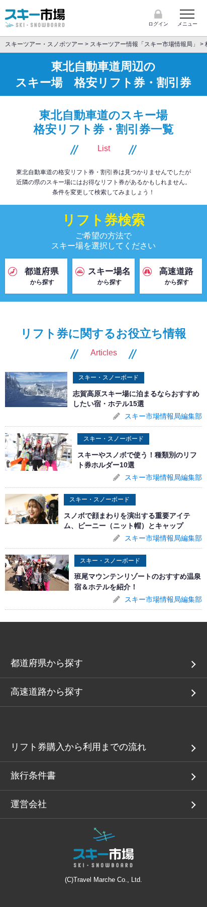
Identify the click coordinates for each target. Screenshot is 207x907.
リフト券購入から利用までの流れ (78, 747)
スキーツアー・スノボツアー (44, 44)
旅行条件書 (33, 775)
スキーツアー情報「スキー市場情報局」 (145, 44)
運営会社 (29, 804)
